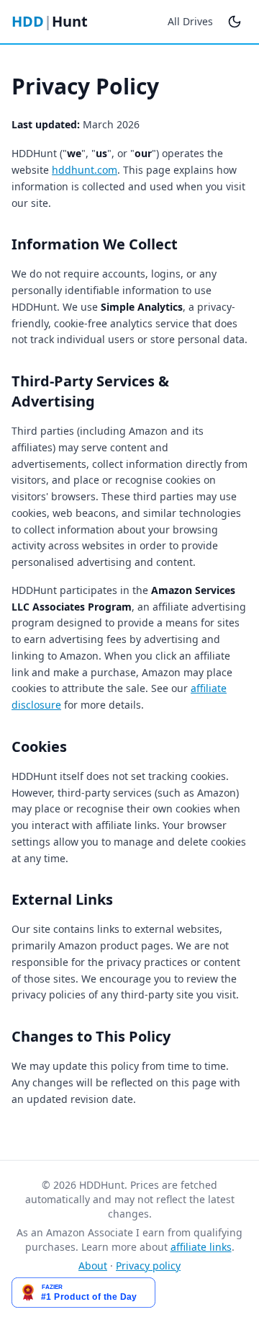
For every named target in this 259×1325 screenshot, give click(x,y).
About (92, 1265)
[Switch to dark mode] (234, 22)
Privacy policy (148, 1265)
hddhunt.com (84, 170)
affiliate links (201, 1247)
